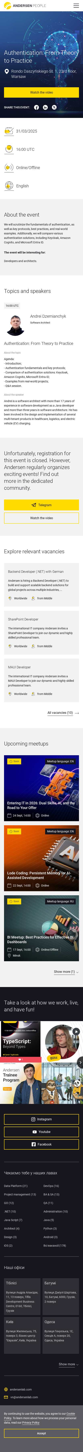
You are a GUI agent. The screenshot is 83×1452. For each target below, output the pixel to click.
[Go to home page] (25, 5)
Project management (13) (20, 1194)
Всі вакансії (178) (55, 1245)
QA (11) (48, 1203)
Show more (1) (64, 972)
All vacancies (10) (60, 713)
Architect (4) (12, 1228)
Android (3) (51, 1237)
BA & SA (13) (51, 1194)
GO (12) (9, 1203)
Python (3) (50, 1228)
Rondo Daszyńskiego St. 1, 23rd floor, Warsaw (44, 74)
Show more (67, 1364)
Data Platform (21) (16, 1186)
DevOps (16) (51, 1186)
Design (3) (10, 1237)
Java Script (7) (13, 1220)
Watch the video (41, 92)
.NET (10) (10, 1211)
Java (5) (49, 1220)
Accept (41, 1433)
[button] (76, 6)
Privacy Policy (30, 1422)
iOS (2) (8, 1245)
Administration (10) (56, 1211)
